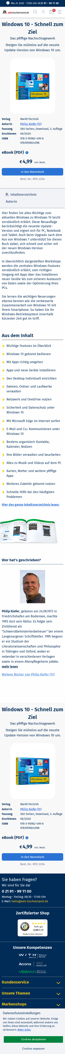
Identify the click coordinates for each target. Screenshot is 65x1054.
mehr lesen (10, 667)
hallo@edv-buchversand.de (30, 901)
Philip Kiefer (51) (31, 124)
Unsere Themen (16, 993)
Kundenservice (15, 982)
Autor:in (11, 202)
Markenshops (14, 1004)
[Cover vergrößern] (32, 86)
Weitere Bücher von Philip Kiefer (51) (28, 674)
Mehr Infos (24, 1029)
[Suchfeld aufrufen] (36, 12)
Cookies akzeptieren (33, 1039)
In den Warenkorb (32, 172)
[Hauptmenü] (61, 12)
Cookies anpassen (33, 1048)
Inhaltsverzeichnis (23, 195)
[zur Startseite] (15, 12)
